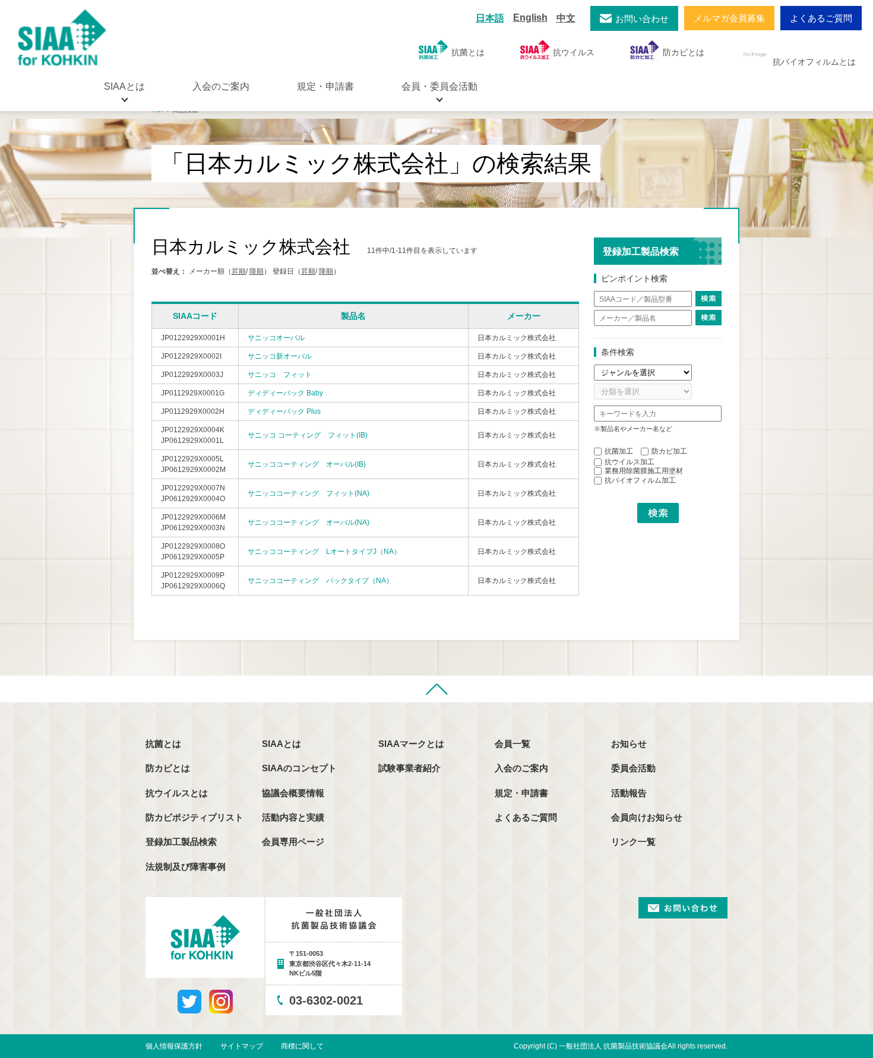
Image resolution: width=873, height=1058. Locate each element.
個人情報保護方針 (174, 1046)
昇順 (239, 271)
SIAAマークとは (411, 744)
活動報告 (629, 793)
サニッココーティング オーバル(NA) (308, 522)
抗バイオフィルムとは (814, 61)
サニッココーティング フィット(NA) (308, 493)
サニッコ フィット (280, 374)
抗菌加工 (619, 451)
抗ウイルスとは (177, 793)
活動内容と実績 (293, 817)
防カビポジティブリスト (194, 817)
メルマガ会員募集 (729, 18)
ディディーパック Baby (285, 393)
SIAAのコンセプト (299, 768)
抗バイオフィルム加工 (640, 480)
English (530, 17)
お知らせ (629, 744)
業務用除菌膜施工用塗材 (644, 471)
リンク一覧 (633, 842)
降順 (256, 271)
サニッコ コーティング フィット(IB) (308, 435)
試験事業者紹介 (409, 768)
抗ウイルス (573, 52)
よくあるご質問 (821, 18)
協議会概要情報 (293, 793)
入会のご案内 (220, 86)
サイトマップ (241, 1046)
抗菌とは (468, 52)
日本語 (490, 18)
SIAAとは (281, 744)
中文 (565, 18)
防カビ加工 (669, 451)
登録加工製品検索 (181, 842)
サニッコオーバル (276, 338)
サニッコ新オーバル (280, 356)
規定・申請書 (325, 86)
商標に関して (302, 1046)
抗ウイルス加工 (629, 462)
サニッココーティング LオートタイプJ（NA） (324, 551)
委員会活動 (633, 768)
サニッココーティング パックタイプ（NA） (320, 580)
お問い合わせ (642, 19)
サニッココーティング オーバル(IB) (307, 464)
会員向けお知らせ (646, 817)
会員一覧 (512, 744)
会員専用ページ (293, 842)
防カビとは (683, 52)
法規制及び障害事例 (186, 866)
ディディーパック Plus (284, 411)
